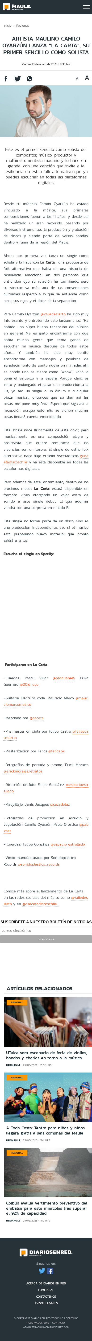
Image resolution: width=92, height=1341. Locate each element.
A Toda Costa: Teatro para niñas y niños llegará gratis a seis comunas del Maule (45, 1130)
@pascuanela (64, 678)
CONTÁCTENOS (46, 1296)
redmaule (13, 1065)
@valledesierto (53, 314)
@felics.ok (56, 751)
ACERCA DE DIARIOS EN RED (46, 1283)
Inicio (8, 25)
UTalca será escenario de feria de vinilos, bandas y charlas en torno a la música (46, 1055)
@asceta (37, 718)
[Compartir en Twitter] (17, 81)
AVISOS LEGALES (46, 1303)
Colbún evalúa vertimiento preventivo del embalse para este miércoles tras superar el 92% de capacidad (46, 1208)
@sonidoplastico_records (38, 864)
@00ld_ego (29, 684)
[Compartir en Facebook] (5, 81)
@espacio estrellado (68, 844)
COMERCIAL (46, 1290)
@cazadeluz (60, 804)
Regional (22, 25)
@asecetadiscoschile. (40, 904)
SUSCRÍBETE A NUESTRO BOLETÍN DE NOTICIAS (46, 922)
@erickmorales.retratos (23, 771)
